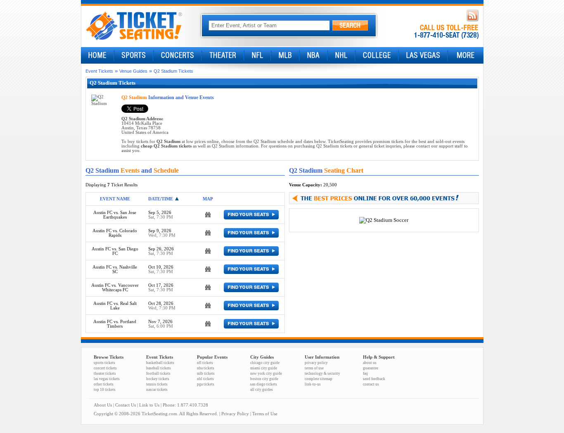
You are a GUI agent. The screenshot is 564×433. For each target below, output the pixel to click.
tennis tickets (157, 384)
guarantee (370, 368)
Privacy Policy (235, 414)
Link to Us (149, 405)
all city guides (261, 390)
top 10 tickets (105, 390)
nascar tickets (157, 390)
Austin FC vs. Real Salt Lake (115, 305)
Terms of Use (264, 414)
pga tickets (205, 384)
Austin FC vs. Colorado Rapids (114, 233)
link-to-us (313, 384)
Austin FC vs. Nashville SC (114, 269)
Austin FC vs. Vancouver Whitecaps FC (115, 287)
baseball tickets (158, 368)
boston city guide (264, 379)
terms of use (314, 368)
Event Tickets (99, 71)
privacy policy (316, 363)
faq (365, 373)
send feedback (374, 379)
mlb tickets (206, 373)
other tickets (104, 384)
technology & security (322, 373)
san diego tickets (263, 384)
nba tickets (205, 368)
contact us (371, 384)
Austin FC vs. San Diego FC (115, 251)
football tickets (158, 373)
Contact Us (125, 405)
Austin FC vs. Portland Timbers (114, 323)
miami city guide (263, 368)
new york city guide (266, 373)
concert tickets (105, 368)
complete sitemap (318, 379)
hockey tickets (157, 379)
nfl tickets (205, 363)
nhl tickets (205, 379)
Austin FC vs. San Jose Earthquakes (114, 214)
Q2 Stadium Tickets (173, 71)
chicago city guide (265, 363)
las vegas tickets (107, 379)
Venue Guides (133, 71)
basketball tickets (160, 363)
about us (370, 363)
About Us (103, 405)
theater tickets (105, 373)
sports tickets (104, 363)
